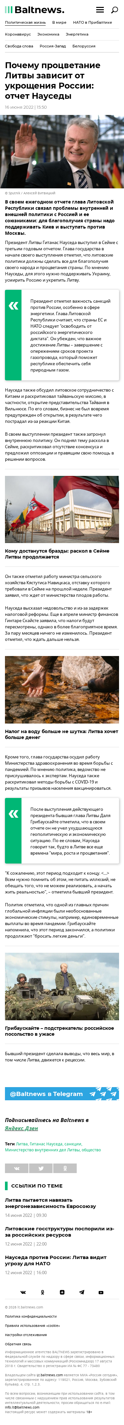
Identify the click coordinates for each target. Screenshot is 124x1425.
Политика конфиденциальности (31, 1316)
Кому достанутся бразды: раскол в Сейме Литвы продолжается (57, 554)
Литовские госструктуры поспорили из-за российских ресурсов (59, 1231)
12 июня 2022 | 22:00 (26, 1244)
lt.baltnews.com (50, 1375)
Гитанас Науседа (46, 1144)
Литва (22, 1144)
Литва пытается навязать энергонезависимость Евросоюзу (50, 1203)
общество (91, 1150)
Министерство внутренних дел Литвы (42, 1150)
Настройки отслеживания (26, 1334)
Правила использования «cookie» (32, 1325)
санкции (72, 1144)
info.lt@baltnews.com (22, 1407)
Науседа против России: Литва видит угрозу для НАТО (55, 1260)
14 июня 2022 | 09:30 (26, 1215)
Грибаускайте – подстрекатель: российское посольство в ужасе (59, 1031)
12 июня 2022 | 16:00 (26, 1273)
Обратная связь (18, 1344)
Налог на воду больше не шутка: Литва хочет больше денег (61, 734)
